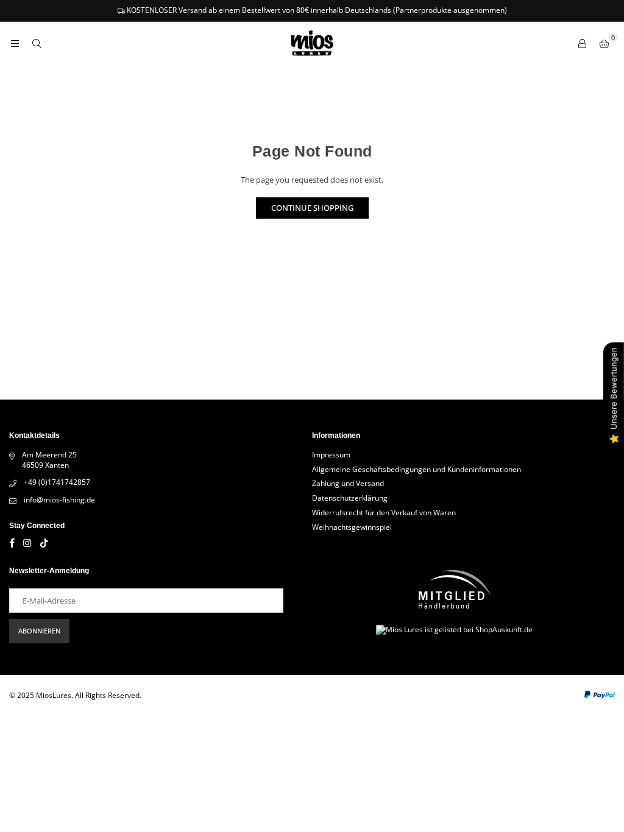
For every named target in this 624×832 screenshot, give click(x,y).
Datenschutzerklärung (350, 498)
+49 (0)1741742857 (57, 482)
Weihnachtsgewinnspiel (352, 527)
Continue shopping (312, 207)
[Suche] (37, 43)
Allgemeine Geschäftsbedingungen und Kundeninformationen (416, 469)
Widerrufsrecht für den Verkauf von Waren (384, 512)
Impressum (331, 454)
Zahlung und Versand (348, 483)
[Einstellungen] (582, 43)
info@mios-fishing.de (59, 500)
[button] (604, 43)
